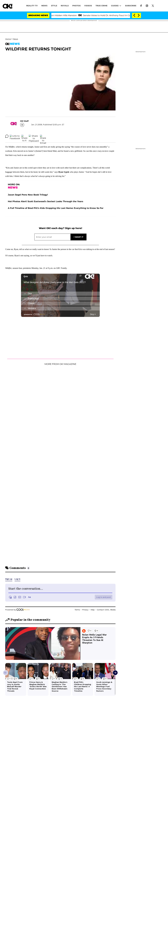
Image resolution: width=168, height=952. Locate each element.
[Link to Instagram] (147, 5)
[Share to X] (24, 136)
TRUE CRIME (101, 5)
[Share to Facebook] (15, 136)
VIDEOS (88, 5)
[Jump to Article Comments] (6, 136)
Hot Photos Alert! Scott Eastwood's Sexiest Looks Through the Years (45, 201)
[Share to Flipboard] (34, 136)
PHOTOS (76, 5)
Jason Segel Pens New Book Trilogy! (28, 194)
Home (8, 39)
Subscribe (130, 5)
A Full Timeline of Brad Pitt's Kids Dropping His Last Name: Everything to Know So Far (55, 208)
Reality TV (32, 5)
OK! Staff (24, 121)
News (15, 39)
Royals (65, 5)
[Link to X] (153, 5)
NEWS (44, 5)
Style (54, 5)
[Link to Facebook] (141, 5)
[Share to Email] (43, 136)
